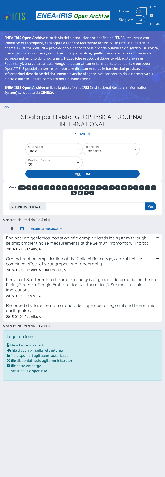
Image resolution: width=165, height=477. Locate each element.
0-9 (22, 187)
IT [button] (151, 7)
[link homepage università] (73, 15)
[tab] (11, 228)
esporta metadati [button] (45, 228)
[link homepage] (16, 15)
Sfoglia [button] (124, 19)
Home (124, 11)
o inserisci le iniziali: (27, 206)
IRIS (6, 107)
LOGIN (155, 24)
